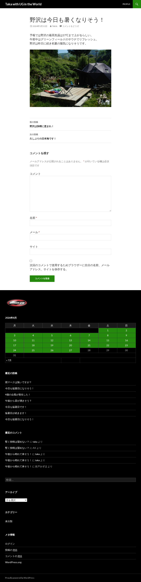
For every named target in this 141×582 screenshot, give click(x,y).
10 (14, 340)
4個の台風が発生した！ (18, 394)
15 (107, 340)
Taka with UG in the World (23, 4)
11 (33, 340)
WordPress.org (13, 562)
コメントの (13, 556)
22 (107, 345)
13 (70, 340)
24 (14, 350)
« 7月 (9, 360)
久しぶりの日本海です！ (43, 136)
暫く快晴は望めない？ (17, 441)
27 (70, 350)
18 (33, 345)
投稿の (11, 549)
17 (14, 345)
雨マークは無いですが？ (18, 382)
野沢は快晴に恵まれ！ (42, 124)
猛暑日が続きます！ (16, 413)
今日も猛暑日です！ (16, 406)
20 (70, 345)
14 (89, 340)
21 (89, 345)
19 (52, 345)
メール (35, 232)
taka (54, 26)
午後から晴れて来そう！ (18, 454)
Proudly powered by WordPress (19, 578)
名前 (33, 217)
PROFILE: (127, 4)
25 (33, 350)
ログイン (10, 543)
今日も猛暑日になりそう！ (19, 388)
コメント (35, 173)
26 (52, 350)
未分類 (8, 521)
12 (52, 340)
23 (126, 345)
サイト (34, 246)
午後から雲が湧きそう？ (18, 400)
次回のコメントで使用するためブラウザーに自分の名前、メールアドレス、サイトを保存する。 (70, 267)
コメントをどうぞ (70, 26)
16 (126, 340)
